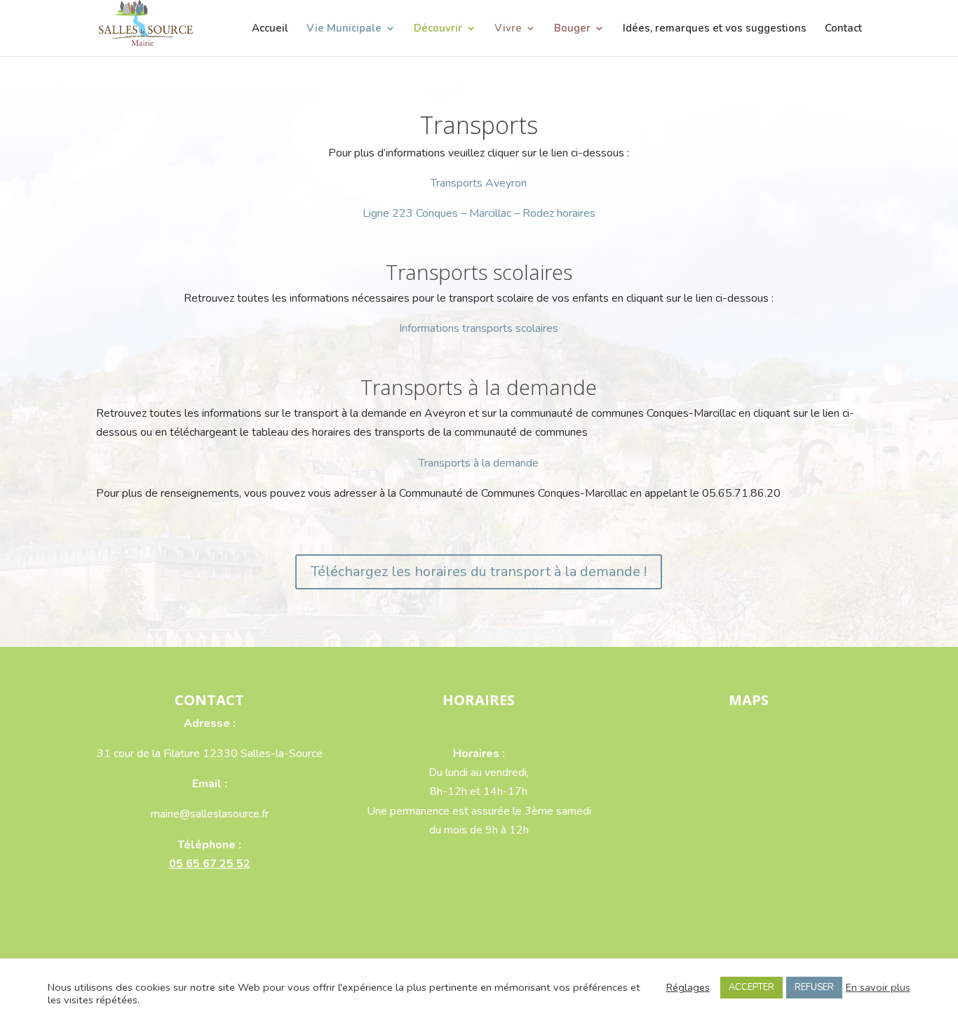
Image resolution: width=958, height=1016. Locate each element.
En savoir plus (878, 987)
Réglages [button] (688, 987)
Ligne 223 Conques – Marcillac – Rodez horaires (479, 213)
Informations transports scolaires (478, 328)
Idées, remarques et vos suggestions (715, 29)
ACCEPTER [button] (751, 987)
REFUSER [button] (814, 987)
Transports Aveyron (479, 183)
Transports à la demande (479, 463)
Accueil (270, 29)
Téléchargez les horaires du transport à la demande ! (479, 571)
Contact (843, 29)
